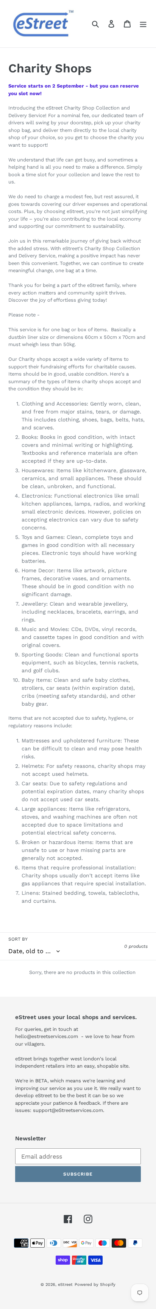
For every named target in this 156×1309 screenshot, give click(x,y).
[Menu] (143, 24)
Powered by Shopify (95, 1284)
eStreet (65, 1284)
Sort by (18, 939)
